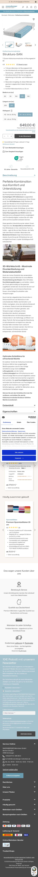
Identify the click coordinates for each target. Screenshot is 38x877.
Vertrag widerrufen (10, 769)
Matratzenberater (29, 11)
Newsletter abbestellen (13, 691)
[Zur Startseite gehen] (11, 6)
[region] (19, 33)
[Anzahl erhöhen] (11, 136)
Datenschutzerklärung (9, 431)
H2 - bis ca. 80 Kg (10, 115)
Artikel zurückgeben (13, 776)
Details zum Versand (8, 144)
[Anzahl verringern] (4, 136)
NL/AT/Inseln (22, 651)
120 (22, 96)
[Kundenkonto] (27, 6)
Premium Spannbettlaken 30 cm (18, 522)
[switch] (34, 874)
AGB (15, 723)
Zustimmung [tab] (7, 422)
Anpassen (18, 458)
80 (5, 96)
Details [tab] (19, 422)
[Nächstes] (34, 29)
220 (12, 105)
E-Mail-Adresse (8, 710)
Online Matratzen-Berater (13, 840)
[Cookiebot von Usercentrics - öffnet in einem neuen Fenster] (28, 417)
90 (10, 96)
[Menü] (3, 7)
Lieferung (18, 643)
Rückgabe (29, 643)
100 (16, 96)
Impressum (21, 431)
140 (28, 96)
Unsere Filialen (9, 792)
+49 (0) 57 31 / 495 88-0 (13, 756)
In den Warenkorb (25, 136)
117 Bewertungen (21, 64)
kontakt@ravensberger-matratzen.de (13, 704)
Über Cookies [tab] (31, 422)
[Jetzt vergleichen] (31, 6)
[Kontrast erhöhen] (35, 1)
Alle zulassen (19, 452)
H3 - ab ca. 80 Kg (25, 115)
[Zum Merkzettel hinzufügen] (34, 19)
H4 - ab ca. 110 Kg (10, 119)
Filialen (20, 1)
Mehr (23, 468)
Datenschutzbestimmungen (18, 721)
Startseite (4, 15)
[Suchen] (23, 6)
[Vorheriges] (4, 29)
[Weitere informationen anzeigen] (11, 111)
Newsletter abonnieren (13, 688)
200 (5, 105)
